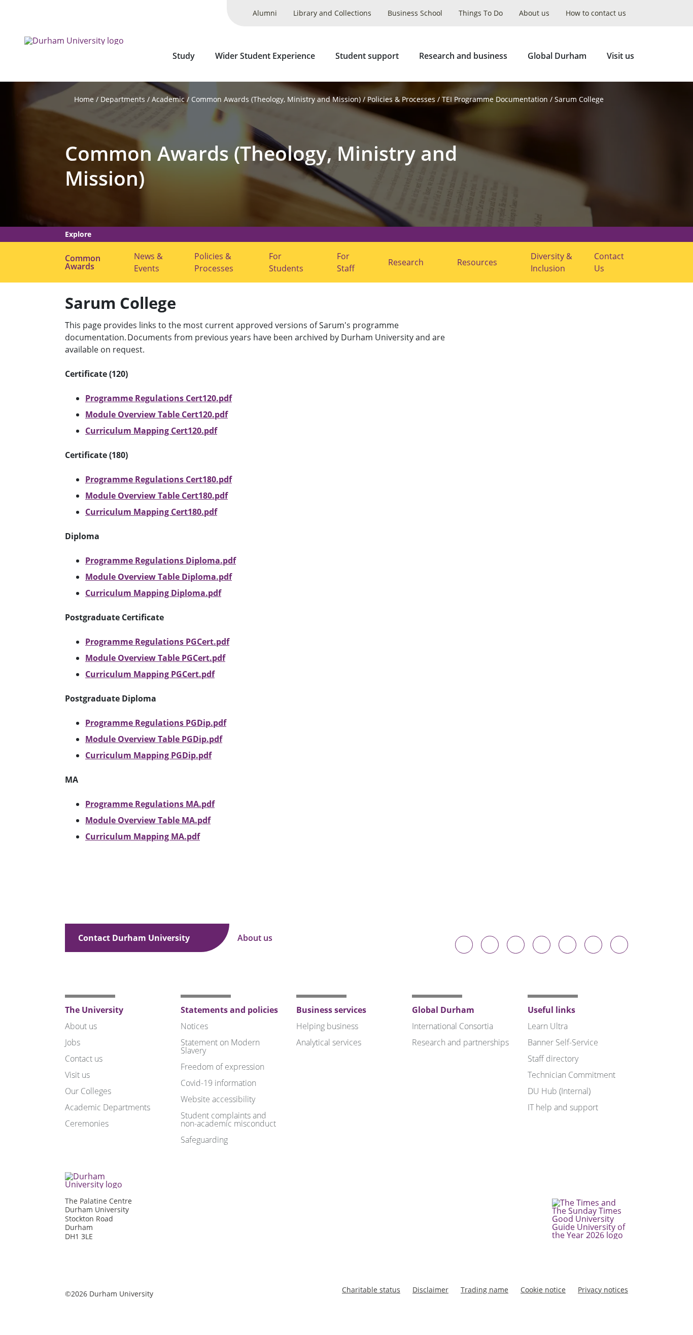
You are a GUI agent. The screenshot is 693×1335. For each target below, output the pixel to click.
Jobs (72, 1042)
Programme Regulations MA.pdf (150, 804)
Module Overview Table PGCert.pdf (155, 657)
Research (406, 262)
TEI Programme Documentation (495, 99)
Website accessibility (218, 1099)
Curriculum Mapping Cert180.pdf (151, 511)
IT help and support (563, 1107)
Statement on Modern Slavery (220, 1046)
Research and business (463, 55)
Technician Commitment (571, 1074)
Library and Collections (332, 13)
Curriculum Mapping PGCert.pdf (150, 674)
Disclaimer (430, 1289)
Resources (477, 262)
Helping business (327, 1026)
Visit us (620, 55)
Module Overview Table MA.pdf (148, 820)
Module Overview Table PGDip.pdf (153, 739)
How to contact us (596, 13)
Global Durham (557, 55)
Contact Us (609, 262)
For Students (286, 262)
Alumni (265, 13)
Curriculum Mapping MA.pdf (142, 836)
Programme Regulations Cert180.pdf (158, 479)
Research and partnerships (460, 1042)
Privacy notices (603, 1289)
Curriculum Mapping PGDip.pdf (148, 755)
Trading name (484, 1289)
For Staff (346, 262)
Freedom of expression (222, 1066)
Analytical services (328, 1042)
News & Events (148, 262)
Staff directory (553, 1058)
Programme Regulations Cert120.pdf (158, 398)
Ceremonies (87, 1123)
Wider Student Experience (265, 55)
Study (183, 55)
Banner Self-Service (563, 1042)
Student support (367, 55)
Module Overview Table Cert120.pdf (156, 414)
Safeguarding (204, 1139)
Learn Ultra (548, 1026)
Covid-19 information (218, 1082)
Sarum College (579, 99)
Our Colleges (88, 1091)
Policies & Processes (401, 99)
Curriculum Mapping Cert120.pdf (151, 430)
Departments (122, 99)
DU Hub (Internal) (559, 1091)
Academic (168, 99)
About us (534, 13)
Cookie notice (543, 1289)
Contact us (83, 1058)
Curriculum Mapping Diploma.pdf (153, 593)
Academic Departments (107, 1107)
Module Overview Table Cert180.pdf (156, 495)
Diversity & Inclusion (551, 262)
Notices (194, 1026)
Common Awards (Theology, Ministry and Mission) (276, 99)
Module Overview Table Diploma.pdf (158, 576)
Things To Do (481, 13)
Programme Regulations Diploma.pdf (160, 560)
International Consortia (452, 1026)
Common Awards (82, 262)
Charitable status (371, 1289)
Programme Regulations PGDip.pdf (155, 722)
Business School (415, 13)
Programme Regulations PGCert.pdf (157, 641)
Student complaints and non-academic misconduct (228, 1119)
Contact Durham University (135, 937)
